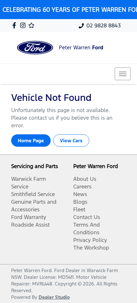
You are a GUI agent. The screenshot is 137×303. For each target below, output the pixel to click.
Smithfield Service (33, 194)
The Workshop (91, 247)
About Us (84, 178)
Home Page (31, 140)
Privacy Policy (90, 239)
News (80, 194)
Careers (82, 186)
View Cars (71, 140)
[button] (123, 73)
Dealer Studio (54, 297)
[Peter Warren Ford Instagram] (24, 25)
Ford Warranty (28, 217)
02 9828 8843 (103, 25)
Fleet (79, 209)
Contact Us (86, 217)
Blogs (80, 201)
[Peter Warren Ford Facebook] (15, 25)
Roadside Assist (30, 224)
